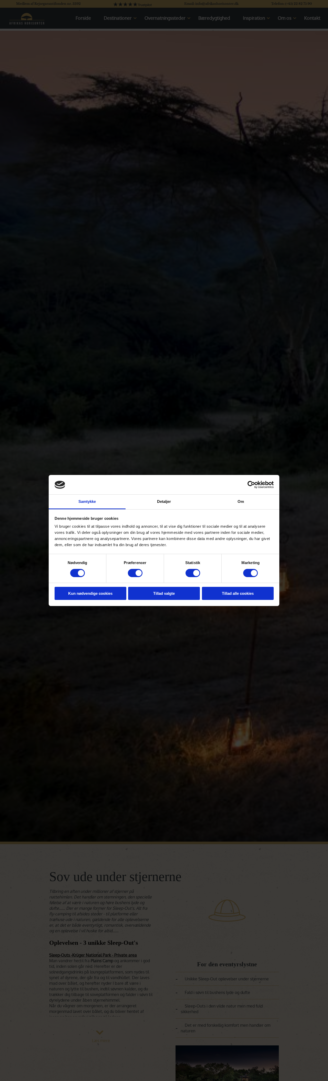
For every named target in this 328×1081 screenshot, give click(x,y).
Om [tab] (241, 502)
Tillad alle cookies (238, 593)
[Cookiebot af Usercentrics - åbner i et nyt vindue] (251, 485)
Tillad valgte (164, 593)
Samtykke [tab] (87, 502)
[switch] (135, 573)
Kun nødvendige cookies (90, 593)
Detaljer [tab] (164, 502)
